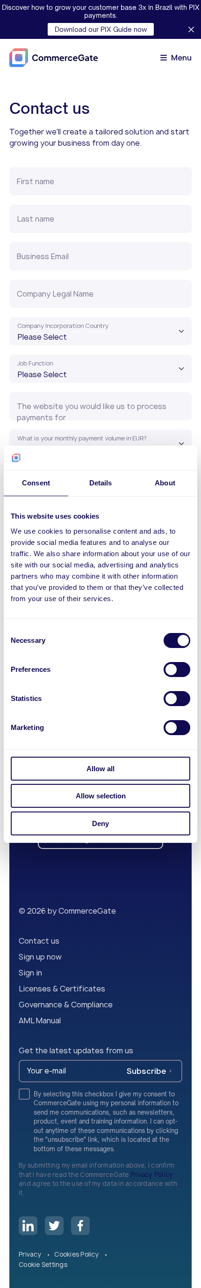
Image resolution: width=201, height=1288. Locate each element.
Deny (100, 823)
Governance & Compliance (66, 1004)
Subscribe (146, 1071)
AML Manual (40, 1020)
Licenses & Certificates (62, 988)
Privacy (31, 1254)
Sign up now (40, 957)
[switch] (177, 669)
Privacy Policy (151, 1174)
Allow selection (101, 796)
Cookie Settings (43, 1264)
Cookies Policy (77, 1254)
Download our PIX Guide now (101, 29)
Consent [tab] (36, 483)
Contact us (39, 941)
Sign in (30, 973)
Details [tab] (100, 483)
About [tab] (165, 483)
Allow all (100, 769)
